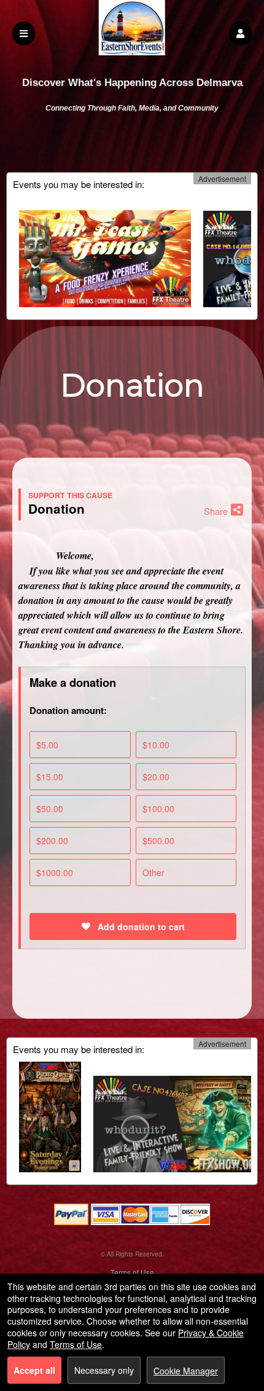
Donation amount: (68, 710)
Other (153, 872)
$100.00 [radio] (158, 808)
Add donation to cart (140, 926)
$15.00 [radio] (49, 776)
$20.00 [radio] (155, 776)
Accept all (34, 1370)
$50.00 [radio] (49, 808)
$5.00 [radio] (47, 745)
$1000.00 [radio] (54, 872)
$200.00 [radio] (52, 840)
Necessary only (104, 1370)
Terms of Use (132, 1272)
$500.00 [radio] (158, 840)
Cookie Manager (185, 1371)
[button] (240, 33)
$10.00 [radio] (155, 745)
